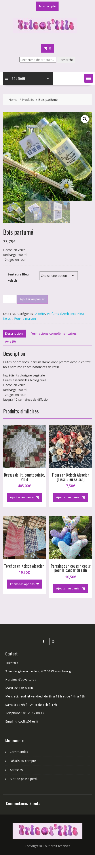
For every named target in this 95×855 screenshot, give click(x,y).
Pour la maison (25, 318)
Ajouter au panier (32, 299)
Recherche (66, 60)
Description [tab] (14, 333)
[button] (88, 78)
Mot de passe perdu (24, 779)
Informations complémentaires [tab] (52, 333)
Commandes (19, 752)
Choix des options (22, 584)
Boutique (18, 78)
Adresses (16, 770)
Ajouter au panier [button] (22, 497)
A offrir (40, 314)
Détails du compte (23, 761)
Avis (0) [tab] (10, 341)
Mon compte (47, 6)
